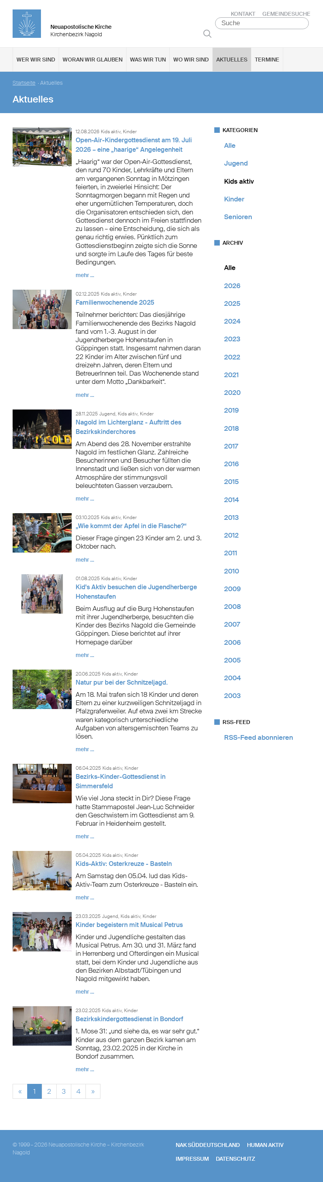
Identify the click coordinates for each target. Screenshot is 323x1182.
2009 (232, 588)
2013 (231, 517)
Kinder (234, 199)
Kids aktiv (239, 181)
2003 (232, 695)
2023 (232, 339)
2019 (231, 410)
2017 (231, 446)
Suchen (207, 33)
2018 (231, 428)
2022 (232, 357)
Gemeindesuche (286, 13)
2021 (231, 374)
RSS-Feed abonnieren (258, 737)
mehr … (85, 275)
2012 (231, 535)
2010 (231, 571)
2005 (232, 660)
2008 (232, 606)
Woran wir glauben (93, 59)
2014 (231, 499)
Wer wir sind (36, 59)
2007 (232, 624)
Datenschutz (235, 1158)
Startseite (24, 83)
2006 (232, 642)
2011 (230, 553)
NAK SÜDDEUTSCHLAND (208, 1144)
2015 (231, 481)
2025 (232, 303)
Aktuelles (231, 59)
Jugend (236, 163)
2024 (232, 321)
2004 (232, 678)
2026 (232, 285)
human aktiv (265, 1144)
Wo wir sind (191, 59)
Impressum (192, 1158)
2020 (232, 392)
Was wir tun (148, 59)
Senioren (238, 216)
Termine (267, 59)
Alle (230, 145)
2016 (231, 464)
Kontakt (243, 13)
